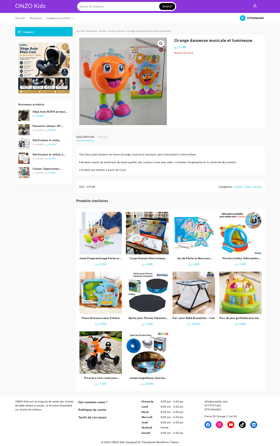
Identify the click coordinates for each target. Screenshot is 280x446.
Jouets (102, 30)
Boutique (92, 30)
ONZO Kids (30, 5)
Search (167, 6)
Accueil (80, 30)
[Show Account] (255, 6)
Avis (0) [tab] (103, 136)
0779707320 (213, 405)
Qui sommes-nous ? (93, 402)
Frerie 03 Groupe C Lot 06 (221, 416)
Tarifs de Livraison (92, 417)
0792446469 (255, 18)
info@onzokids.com (216, 401)
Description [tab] (85, 136)
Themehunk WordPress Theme (160, 442)
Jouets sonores (116, 30)
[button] (161, 43)
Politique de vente (92, 409)
